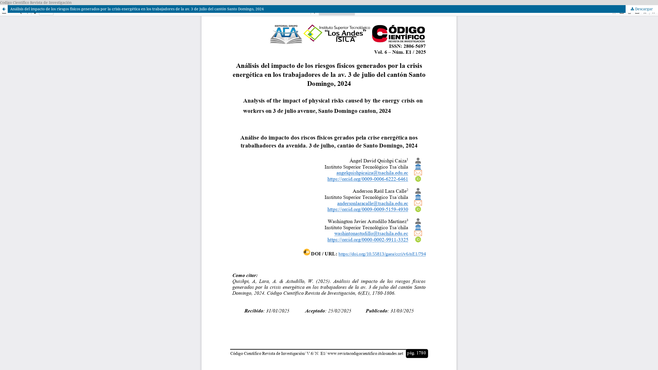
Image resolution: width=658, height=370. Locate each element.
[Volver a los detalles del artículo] (4, 9)
